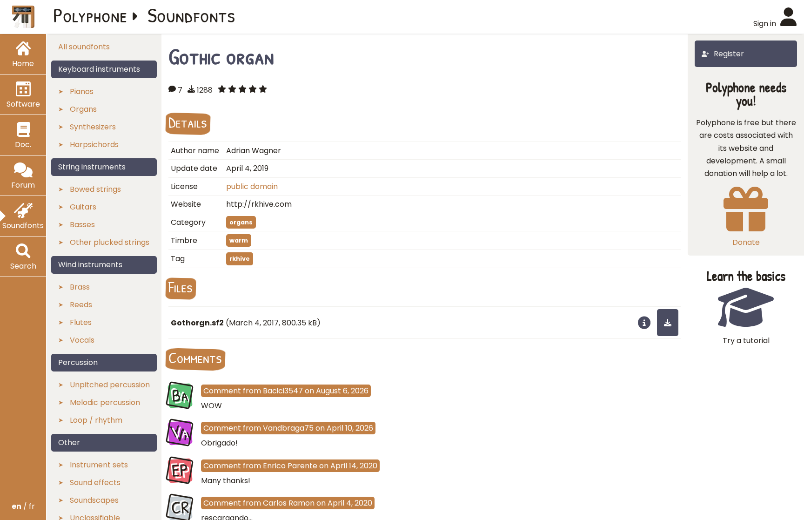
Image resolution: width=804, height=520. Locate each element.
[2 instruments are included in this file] (644, 322)
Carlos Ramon (289, 503)
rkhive (239, 259)
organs (241, 222)
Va (180, 433)
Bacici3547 (283, 390)
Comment (222, 390)
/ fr (23, 506)
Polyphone (90, 15)
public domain (252, 186)
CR (180, 507)
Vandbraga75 (288, 428)
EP (180, 470)
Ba (180, 395)
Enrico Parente (290, 465)
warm (238, 240)
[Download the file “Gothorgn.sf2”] (667, 322)
